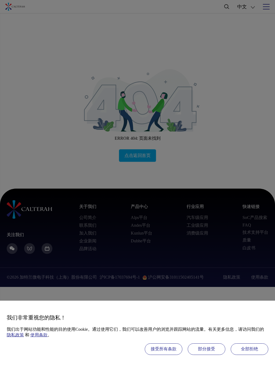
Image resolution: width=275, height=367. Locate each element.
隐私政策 (15, 335)
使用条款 (39, 335)
